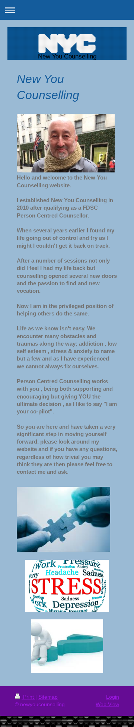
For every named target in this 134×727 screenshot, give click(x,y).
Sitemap (48, 697)
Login (112, 697)
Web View (107, 704)
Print (28, 697)
